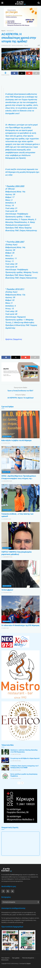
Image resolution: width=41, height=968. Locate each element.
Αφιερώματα (10, 30)
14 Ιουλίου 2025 (6, 443)
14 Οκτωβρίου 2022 (7, 592)
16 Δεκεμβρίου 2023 (7, 557)
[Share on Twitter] (21, 73)
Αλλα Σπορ (6, 472)
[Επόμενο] (22, 783)
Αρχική (3, 30)
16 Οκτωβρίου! (7, 590)
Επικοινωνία (4, 960)
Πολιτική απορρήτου (28, 958)
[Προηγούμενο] (18, 783)
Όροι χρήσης (15, 958)
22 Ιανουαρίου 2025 (7, 481)
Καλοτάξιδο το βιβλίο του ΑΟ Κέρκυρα (16, 440)
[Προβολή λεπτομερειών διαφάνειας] (20, 372)
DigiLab (28, 963)
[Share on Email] (29, 73)
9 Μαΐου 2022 (5, 628)
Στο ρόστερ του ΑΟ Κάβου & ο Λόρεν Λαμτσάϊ (25, 758)
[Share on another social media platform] (36, 73)
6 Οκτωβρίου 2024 (6, 519)
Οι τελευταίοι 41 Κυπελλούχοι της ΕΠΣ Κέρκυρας (20, 625)
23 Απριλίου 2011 (6, 45)
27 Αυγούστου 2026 (16, 754)
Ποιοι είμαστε (5, 958)
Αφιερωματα (7, 436)
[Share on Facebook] (14, 73)
